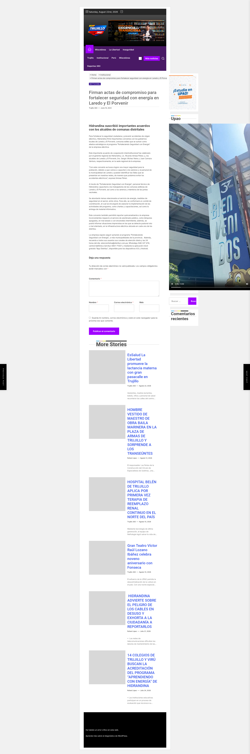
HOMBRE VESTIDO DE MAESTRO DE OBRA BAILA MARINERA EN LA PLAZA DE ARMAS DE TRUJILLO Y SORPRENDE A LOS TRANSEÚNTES (142, 432)
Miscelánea (100, 49)
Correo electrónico (123, 302)
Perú (114, 58)
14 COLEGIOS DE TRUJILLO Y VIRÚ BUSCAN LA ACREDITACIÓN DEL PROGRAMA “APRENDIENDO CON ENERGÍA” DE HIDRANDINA (142, 670)
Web (141, 302)
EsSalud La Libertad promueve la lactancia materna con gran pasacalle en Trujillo (142, 368)
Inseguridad (128, 49)
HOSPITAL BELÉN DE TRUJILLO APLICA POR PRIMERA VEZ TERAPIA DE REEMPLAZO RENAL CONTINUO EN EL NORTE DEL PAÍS (141, 499)
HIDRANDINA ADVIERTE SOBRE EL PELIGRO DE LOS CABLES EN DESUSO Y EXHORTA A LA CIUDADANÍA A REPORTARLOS (141, 611)
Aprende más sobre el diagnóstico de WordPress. (107, 736)
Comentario (95, 278)
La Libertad (114, 49)
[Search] (163, 58)
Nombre (93, 302)
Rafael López (132, 458)
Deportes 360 (93, 66)
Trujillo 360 (93, 108)
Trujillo (90, 58)
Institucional (102, 58)
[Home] (89, 49)
